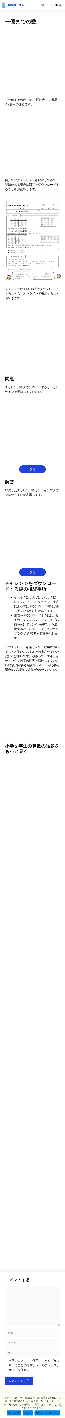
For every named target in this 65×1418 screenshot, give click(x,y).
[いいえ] (60, 1405)
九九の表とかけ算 (32, 838)
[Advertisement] (32, 63)
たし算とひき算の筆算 (33, 956)
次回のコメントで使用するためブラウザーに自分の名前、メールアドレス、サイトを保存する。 (34, 1365)
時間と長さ (32, 1075)
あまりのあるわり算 (32, 1091)
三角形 (32, 1107)
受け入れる (14, 1413)
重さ (33, 1154)
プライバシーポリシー (47, 1413)
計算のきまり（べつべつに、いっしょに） (32, 1192)
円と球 (32, 941)
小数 (33, 1226)
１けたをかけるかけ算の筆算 (32, 1138)
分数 (33, 1170)
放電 (33, 469)
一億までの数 (33, 1044)
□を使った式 (32, 1257)
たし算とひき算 (32, 1059)
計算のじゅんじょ (32, 1122)
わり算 (32, 925)
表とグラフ (32, 1210)
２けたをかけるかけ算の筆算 (32, 1241)
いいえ (27, 1413)
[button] (42, 5)
